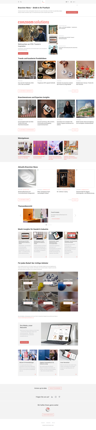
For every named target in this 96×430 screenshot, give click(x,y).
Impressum (43, 422)
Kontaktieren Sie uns (48, 414)
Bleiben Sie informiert (72, 12)
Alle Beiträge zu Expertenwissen (26, 129)
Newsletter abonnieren (55, 388)
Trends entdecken (23, 53)
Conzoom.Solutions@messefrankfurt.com (26, 317)
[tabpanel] (48, 216)
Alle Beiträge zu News (24, 199)
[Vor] (76, 91)
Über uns (53, 422)
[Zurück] (73, 91)
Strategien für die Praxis (56, 218)
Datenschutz (48, 422)
